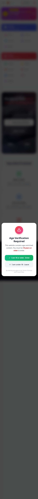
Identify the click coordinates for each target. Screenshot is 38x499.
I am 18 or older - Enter (20, 258)
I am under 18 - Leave (20, 264)
